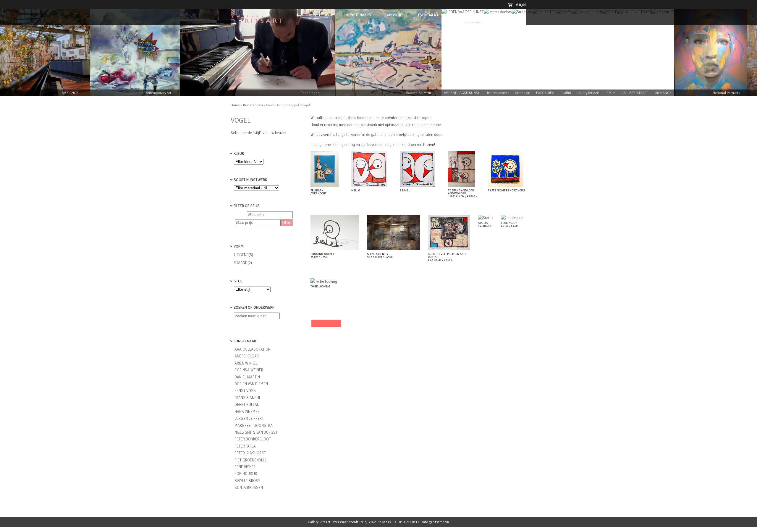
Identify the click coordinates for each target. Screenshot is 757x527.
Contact (487, 15)
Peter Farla (245, 446)
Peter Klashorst (250, 453)
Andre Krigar (246, 356)
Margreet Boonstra (253, 425)
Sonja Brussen (248, 487)
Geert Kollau (246, 404)
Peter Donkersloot (252, 439)
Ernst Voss (245, 390)
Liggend (241, 255)
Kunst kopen (253, 105)
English (490, 22)
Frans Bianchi (247, 398)
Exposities (395, 15)
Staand (241, 263)
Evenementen (430, 15)
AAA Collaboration (252, 349)
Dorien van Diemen (251, 384)
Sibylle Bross (247, 481)
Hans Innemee (247, 411)
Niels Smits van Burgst (256, 432)
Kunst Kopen (321, 15)
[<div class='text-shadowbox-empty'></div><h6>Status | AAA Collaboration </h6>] (487, 218)
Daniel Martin (247, 377)
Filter (286, 222)
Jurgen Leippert (249, 418)
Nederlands (473, 22)
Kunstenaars (358, 15)
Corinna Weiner (248, 370)
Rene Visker (244, 467)
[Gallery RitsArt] (257, 21)
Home (235, 105)
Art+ (461, 15)
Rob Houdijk (245, 473)
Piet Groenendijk (250, 460)
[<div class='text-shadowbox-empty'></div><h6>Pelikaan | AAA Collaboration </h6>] (326, 185)
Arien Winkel (246, 363)
